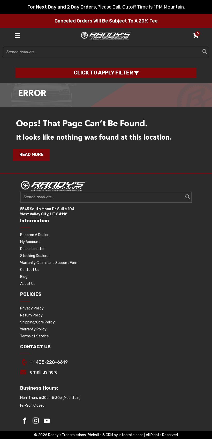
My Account (30, 242)
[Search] (203, 52)
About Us (27, 284)
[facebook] (24, 420)
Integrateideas (131, 435)
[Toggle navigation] (17, 35)
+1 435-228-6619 (48, 362)
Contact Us (29, 270)
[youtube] (46, 420)
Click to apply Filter (104, 73)
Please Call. (109, 7)
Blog (23, 277)
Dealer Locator (32, 249)
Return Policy (31, 315)
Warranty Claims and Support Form (49, 263)
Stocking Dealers (34, 256)
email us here (44, 372)
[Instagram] (35, 420)
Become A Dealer (34, 235)
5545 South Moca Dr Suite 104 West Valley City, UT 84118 (47, 211)
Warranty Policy (33, 329)
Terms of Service (34, 336)
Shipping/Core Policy (37, 322)
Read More (31, 154)
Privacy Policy (32, 308)
